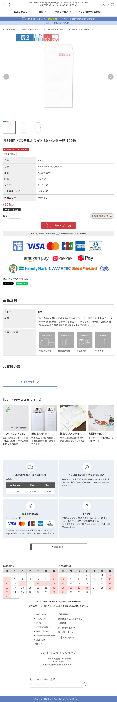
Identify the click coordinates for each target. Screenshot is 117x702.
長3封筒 (33, 29)
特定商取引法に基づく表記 (70, 618)
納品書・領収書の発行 (45, 635)
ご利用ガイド (40, 614)
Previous (6, 77)
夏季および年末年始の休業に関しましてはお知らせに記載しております (58, 605)
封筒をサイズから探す (19, 29)
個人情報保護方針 (66, 627)
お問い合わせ (40, 644)
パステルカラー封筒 (46, 29)
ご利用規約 (63, 614)
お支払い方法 (42, 627)
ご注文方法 (41, 618)
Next (111, 77)
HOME (5, 29)
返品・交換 (40, 639)
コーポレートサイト (66, 632)
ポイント (39, 623)
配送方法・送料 (42, 631)
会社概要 (62, 623)
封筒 (40, 312)
